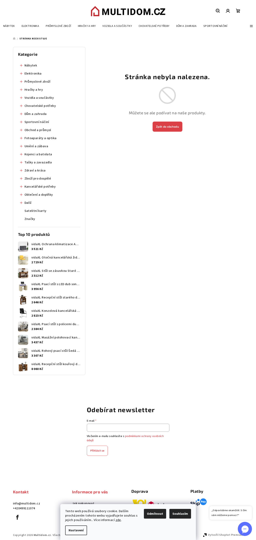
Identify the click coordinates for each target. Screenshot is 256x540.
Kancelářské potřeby (40, 186)
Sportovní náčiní (36, 122)
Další (28, 203)
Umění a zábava (36, 146)
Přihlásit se (97, 451)
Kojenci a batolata (38, 154)
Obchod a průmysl (37, 130)
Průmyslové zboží (37, 81)
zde (118, 520)
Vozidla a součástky (39, 98)
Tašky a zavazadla (38, 162)
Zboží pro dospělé (37, 178)
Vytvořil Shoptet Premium (225, 535)
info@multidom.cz (26, 503)
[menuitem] (9, 26)
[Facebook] (17, 517)
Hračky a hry (33, 89)
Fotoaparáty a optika (40, 138)
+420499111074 (24, 508)
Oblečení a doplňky (38, 194)
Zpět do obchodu (167, 126)
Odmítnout (155, 514)
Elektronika (33, 73)
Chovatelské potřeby (40, 106)
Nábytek (30, 65)
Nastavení (76, 530)
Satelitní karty (35, 211)
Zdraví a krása (35, 170)
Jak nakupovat (83, 503)
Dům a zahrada (35, 114)
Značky (29, 219)
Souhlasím (180, 514)
